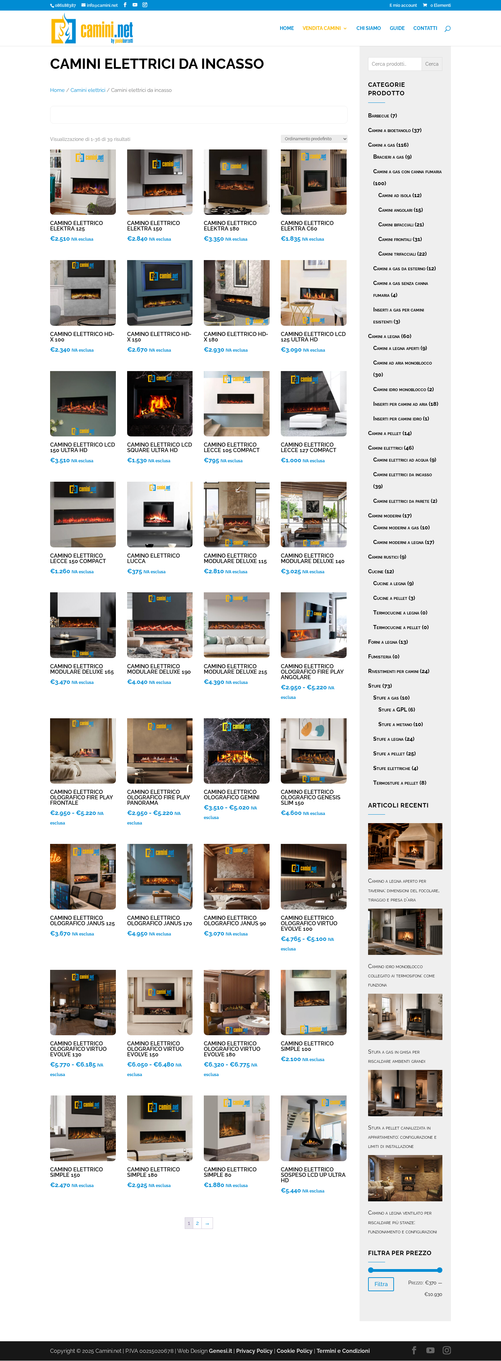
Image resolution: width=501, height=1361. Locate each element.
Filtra (381, 1284)
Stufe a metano (395, 724)
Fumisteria (379, 656)
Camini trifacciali (397, 254)
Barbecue (378, 115)
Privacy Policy (254, 1351)
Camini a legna (384, 336)
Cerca (432, 64)
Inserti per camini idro (397, 418)
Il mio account (403, 5)
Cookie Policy (295, 1351)
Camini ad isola (394, 195)
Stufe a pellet (389, 753)
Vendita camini (322, 28)
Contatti (425, 28)
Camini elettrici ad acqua (400, 460)
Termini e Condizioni (343, 1351)
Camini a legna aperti (396, 348)
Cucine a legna (389, 583)
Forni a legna (382, 642)
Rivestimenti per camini (393, 671)
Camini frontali (394, 239)
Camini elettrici (88, 90)
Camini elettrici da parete (401, 501)
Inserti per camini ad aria (400, 404)
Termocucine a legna (396, 612)
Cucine (375, 571)
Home (287, 28)
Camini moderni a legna (398, 542)
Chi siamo (368, 28)
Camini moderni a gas (396, 527)
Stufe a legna (388, 739)
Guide (397, 28)
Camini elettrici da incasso (402, 474)
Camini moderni (384, 515)
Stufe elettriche (391, 768)
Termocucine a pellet (397, 627)
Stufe (374, 686)
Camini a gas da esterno (399, 268)
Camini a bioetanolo (389, 130)
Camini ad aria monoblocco (402, 362)
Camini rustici (383, 557)
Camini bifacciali (395, 224)
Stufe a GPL (392, 709)
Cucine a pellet (390, 598)
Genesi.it (220, 1351)
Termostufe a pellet (395, 783)
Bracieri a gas (388, 157)
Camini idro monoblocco (399, 389)
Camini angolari (395, 210)
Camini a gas (381, 145)
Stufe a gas (386, 697)
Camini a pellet (384, 433)
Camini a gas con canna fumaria (407, 171)
